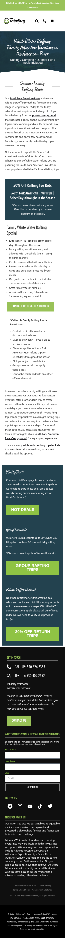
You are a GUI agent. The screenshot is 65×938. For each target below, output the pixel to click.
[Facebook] (10, 806)
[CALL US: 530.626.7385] (9, 666)
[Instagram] (20, 806)
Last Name (10, 761)
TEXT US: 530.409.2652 (30, 675)
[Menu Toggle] (60, 21)
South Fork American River (25, 98)
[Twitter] (50, 806)
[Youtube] (30, 806)
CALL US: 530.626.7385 (30, 666)
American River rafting (24, 352)
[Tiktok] (40, 806)
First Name (10, 750)
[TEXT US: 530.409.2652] (9, 675)
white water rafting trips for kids (41, 445)
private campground (44, 115)
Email (8, 773)
